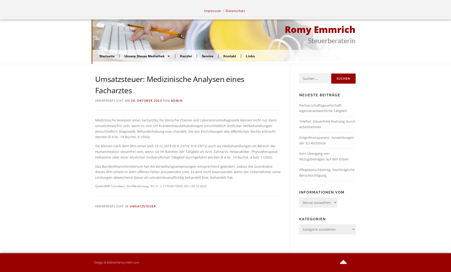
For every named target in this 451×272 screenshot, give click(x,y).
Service (208, 56)
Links (250, 56)
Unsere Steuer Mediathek (144, 56)
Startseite (107, 56)
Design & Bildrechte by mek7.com (116, 262)
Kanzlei (186, 56)
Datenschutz (235, 11)
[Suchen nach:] (314, 79)
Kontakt (229, 56)
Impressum (212, 11)
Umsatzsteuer (143, 206)
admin (177, 101)
